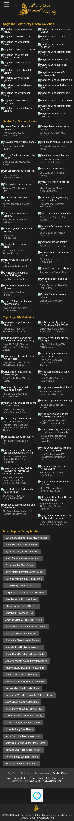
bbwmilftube (20, 778)
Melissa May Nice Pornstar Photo (22, 688)
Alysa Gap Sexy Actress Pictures (22, 551)
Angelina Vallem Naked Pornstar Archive (26, 661)
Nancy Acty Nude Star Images (20, 633)
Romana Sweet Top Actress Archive (23, 750)
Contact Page (36, 778)
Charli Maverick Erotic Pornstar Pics (23, 709)
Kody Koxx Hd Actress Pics (19, 613)
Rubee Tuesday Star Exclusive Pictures (25, 626)
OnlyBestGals (60, 773)
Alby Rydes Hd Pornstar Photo (21, 599)
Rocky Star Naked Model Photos (22, 640)
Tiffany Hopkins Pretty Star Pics (21, 606)
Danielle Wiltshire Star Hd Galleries (23, 578)
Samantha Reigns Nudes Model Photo (25, 743)
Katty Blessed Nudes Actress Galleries (25, 592)
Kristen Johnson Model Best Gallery (23, 715)
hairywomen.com (52, 781)
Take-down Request (56, 778)
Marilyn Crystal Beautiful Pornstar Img (24, 667)
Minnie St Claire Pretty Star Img (21, 763)
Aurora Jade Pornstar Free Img (21, 674)
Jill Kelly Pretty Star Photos (19, 729)
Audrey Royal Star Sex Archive (21, 544)
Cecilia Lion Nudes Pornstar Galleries (24, 681)
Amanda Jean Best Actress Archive (23, 647)
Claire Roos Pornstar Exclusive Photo (24, 654)
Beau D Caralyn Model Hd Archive (23, 722)
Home (9, 778)
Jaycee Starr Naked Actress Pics (22, 702)
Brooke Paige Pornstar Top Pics (21, 585)
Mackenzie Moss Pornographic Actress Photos (29, 695)
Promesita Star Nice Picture (19, 565)
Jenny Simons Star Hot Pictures (21, 756)
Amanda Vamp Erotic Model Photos (23, 620)
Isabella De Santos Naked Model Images (26, 537)
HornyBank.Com (32, 781)
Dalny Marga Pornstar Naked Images (24, 572)
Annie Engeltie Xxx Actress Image (22, 558)
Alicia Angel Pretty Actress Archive (22, 736)
